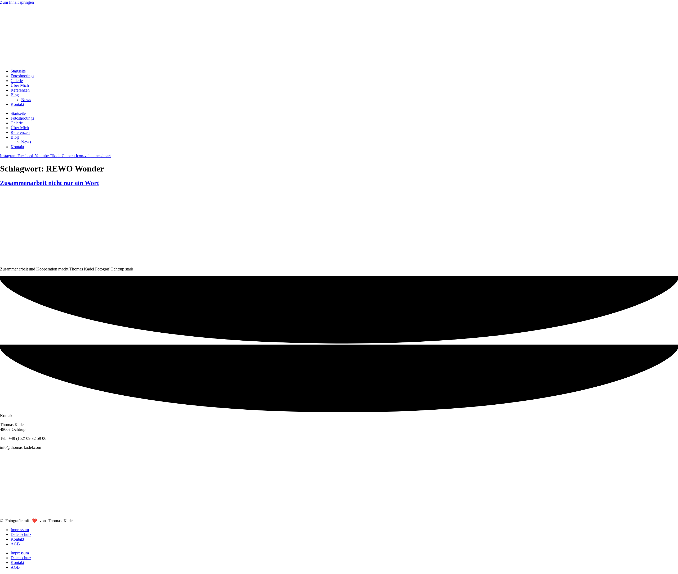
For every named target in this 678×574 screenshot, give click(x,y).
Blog (15, 95)
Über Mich (20, 85)
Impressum (20, 529)
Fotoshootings (22, 76)
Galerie (17, 80)
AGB (15, 544)
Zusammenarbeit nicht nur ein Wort (49, 182)
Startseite (18, 71)
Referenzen (20, 90)
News (26, 99)
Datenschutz (21, 534)
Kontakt (17, 104)
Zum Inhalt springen (17, 2)
